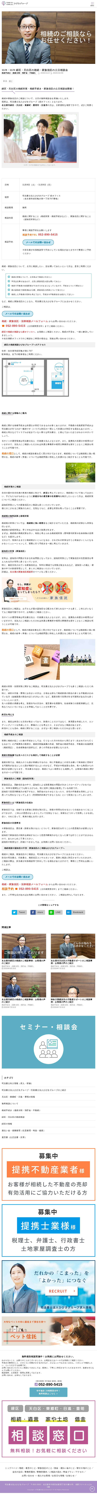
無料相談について (10, 1104)
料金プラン (68, 1472)
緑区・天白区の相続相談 (13, 1117)
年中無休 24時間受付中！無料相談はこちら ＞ (49, 1392)
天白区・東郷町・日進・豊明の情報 (18, 1097)
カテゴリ (8, 1078)
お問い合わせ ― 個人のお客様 (36, 1476)
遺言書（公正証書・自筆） (14, 1137)
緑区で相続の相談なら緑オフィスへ (18, 332)
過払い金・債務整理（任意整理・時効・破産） (24, 1131)
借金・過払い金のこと (64, 1468)
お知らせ (70, 1476)
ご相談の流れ (55, 1472)
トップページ (11, 1468)
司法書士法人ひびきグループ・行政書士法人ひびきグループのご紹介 (34, 1090)
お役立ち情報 (58, 1476)
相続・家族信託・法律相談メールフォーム (25, 321)
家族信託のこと (45, 1468)
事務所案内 (30, 1472)
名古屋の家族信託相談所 (21, 572)
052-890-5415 (48, 234)
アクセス (80, 1472)
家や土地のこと (84, 1468)
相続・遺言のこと (27, 1468)
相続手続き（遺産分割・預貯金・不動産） (19, 73)
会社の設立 (18, 1472)
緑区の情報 (7, 1124)
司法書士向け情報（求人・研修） (17, 1083)
